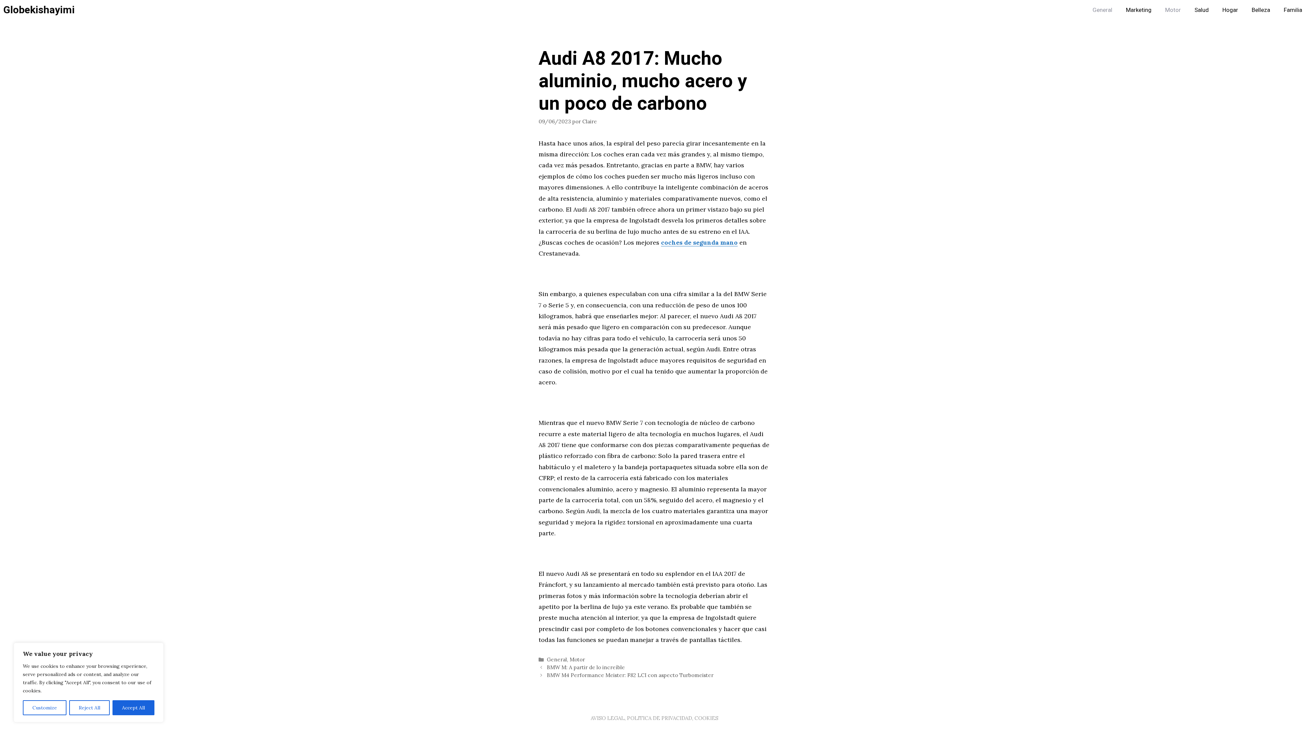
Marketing (1139, 10)
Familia (1293, 10)
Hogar (1230, 10)
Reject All (89, 708)
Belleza (1261, 10)
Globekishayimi (39, 10)
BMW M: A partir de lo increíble (586, 667)
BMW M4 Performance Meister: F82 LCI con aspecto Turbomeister (630, 675)
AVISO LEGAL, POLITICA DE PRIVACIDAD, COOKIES (654, 718)
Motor (1173, 10)
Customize (44, 708)
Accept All (133, 708)
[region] (89, 682)
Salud (1201, 10)
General (1102, 10)
